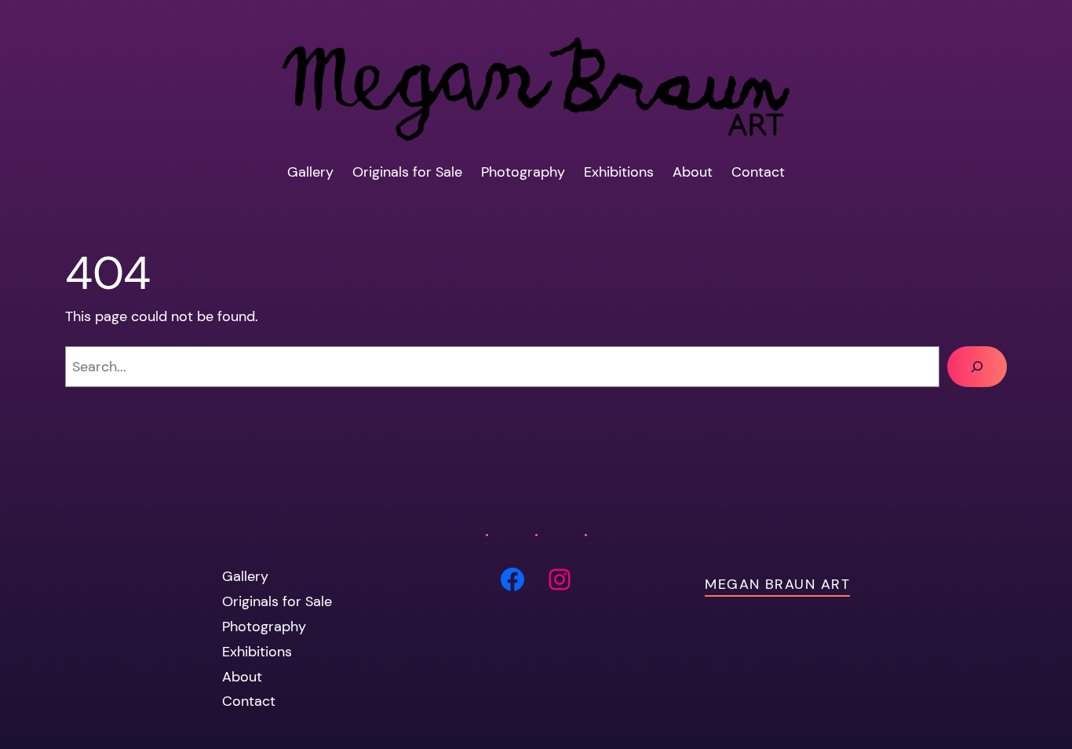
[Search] (977, 366)
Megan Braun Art (777, 584)
